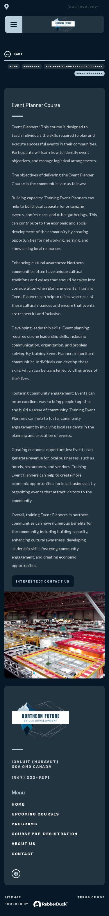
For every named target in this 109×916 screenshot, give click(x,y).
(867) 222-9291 (83, 7)
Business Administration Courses (74, 66)
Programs (32, 66)
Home (14, 66)
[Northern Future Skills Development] (63, 24)
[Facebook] (16, 873)
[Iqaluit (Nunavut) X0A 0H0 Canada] (6, 7)
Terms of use (91, 897)
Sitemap (12, 897)
